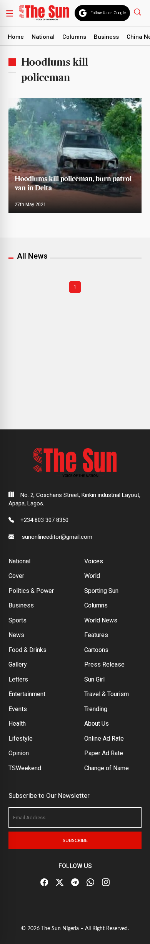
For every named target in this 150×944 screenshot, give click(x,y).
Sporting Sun (101, 590)
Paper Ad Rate (103, 753)
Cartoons (96, 650)
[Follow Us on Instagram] (106, 882)
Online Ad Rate (104, 738)
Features (96, 635)
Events (17, 709)
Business (106, 36)
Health (17, 723)
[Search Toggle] (138, 11)
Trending (95, 709)
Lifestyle (20, 738)
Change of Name (106, 768)
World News (100, 620)
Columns (74, 36)
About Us (96, 723)
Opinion (18, 753)
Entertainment (26, 694)
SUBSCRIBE (75, 840)
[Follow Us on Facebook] (44, 882)
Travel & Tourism (106, 694)
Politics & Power (31, 590)
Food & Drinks (27, 650)
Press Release (104, 664)
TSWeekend (24, 768)
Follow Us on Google (108, 13)
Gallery (17, 664)
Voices (93, 561)
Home (16, 36)
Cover (16, 575)
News (16, 635)
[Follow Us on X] (59, 882)
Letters (18, 679)
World (92, 575)
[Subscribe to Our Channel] (75, 882)
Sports (17, 620)
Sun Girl (94, 679)
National (43, 36)
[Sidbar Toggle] (9, 13)
